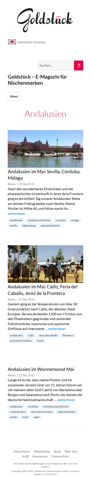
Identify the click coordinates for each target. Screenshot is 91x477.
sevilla (13, 225)
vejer (37, 417)
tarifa (25, 417)
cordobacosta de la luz (56, 406)
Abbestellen (42, 451)
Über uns (70, 451)
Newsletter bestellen (32, 42)
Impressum (40, 456)
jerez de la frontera (21, 340)
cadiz (31, 335)
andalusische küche (39, 220)
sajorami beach (67, 411)
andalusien (16, 220)
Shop (57, 451)
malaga (75, 220)
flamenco (68, 335)
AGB (25, 456)
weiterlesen (16, 213)
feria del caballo (48, 335)
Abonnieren (22, 451)
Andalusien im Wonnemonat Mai (41, 369)
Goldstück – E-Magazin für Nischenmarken (37, 80)
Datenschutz (60, 456)
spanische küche (50, 225)
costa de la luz (18, 411)
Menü (14, 96)
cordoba (61, 220)
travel (40, 340)
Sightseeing (28, 225)
